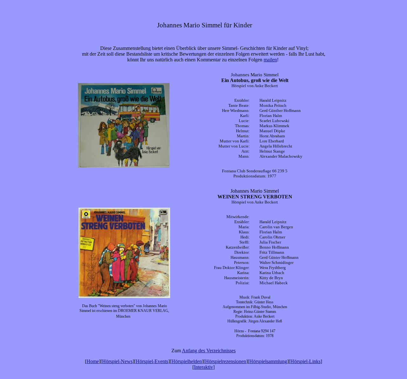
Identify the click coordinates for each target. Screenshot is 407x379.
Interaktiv (203, 367)
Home (92, 361)
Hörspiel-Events (152, 361)
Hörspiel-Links (305, 361)
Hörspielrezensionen (225, 361)
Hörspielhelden (186, 361)
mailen (270, 59)
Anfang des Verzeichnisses (209, 350)
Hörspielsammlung (268, 361)
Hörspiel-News (117, 361)
